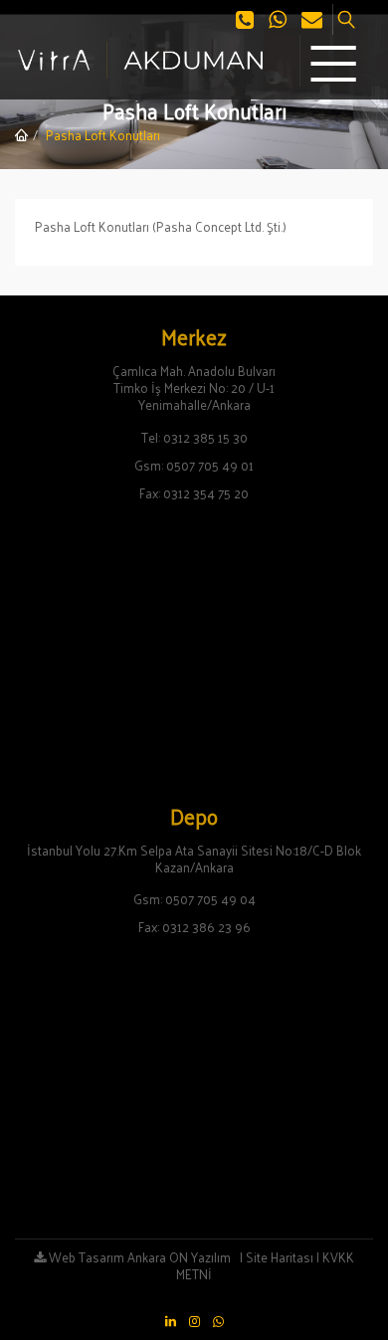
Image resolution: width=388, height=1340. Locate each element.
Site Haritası (279, 1256)
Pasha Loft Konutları (103, 134)
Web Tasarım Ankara (106, 1256)
